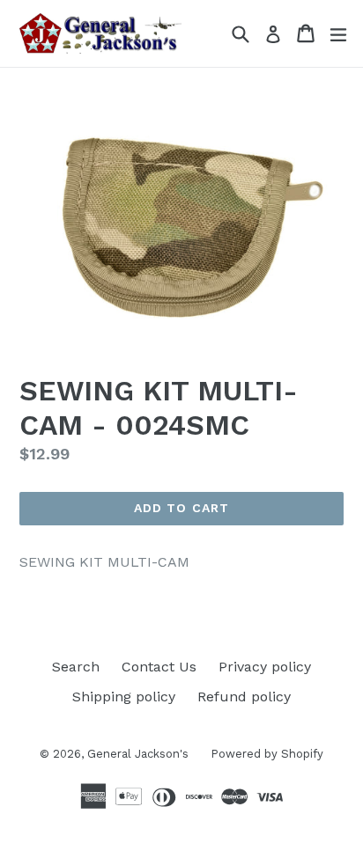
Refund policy (244, 696)
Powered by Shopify (267, 753)
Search (76, 666)
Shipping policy (123, 696)
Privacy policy (265, 666)
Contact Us (159, 666)
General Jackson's (138, 753)
